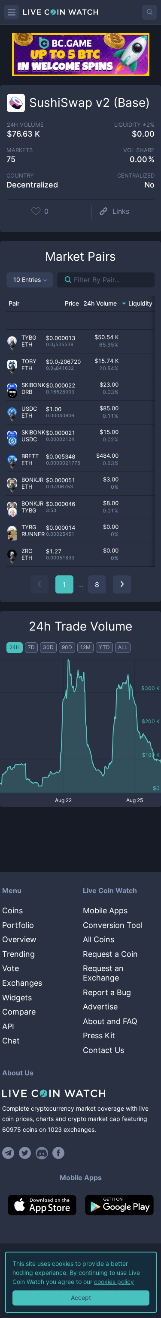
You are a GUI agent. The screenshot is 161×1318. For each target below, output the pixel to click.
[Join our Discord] (41, 1153)
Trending (18, 954)
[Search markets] (64, 279)
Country (20, 175)
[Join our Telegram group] (9, 1153)
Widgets (17, 997)
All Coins (98, 939)
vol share (139, 150)
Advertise (100, 1006)
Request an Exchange (103, 973)
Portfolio (18, 925)
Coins (12, 910)
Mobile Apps (105, 910)
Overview (19, 939)
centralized (136, 175)
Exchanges (22, 982)
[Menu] (11, 12)
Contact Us (103, 1050)
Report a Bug (107, 992)
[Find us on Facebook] (58, 1153)
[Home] (80, 1093)
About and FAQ (110, 1021)
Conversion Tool (113, 925)
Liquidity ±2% (134, 125)
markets (19, 150)
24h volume (25, 125)
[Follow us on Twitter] (25, 1153)
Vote (10, 968)
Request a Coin (110, 954)
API (8, 1026)
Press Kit (99, 1035)
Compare (19, 1011)
